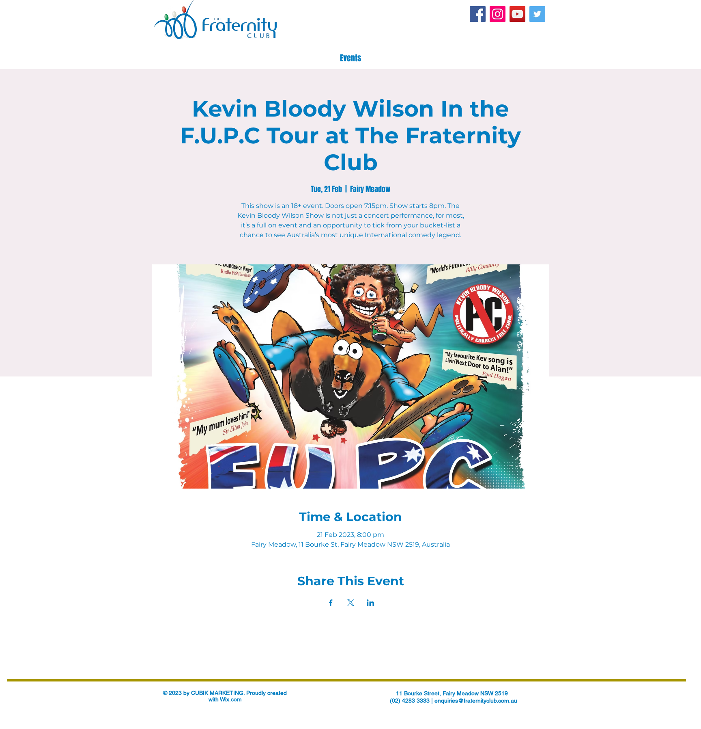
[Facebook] (478, 14)
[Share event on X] (351, 602)
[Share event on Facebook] (331, 602)
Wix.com (231, 699)
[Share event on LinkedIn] (370, 602)
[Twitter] (537, 14)
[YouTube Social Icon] (517, 14)
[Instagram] (497, 14)
